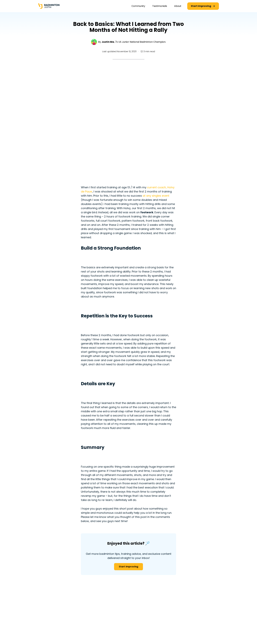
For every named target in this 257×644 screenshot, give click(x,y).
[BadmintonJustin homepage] (48, 6)
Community (138, 6)
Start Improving (128, 566)
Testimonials (159, 6)
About (177, 6)
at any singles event (156, 196)
